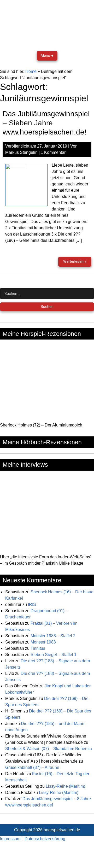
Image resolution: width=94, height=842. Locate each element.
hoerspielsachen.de (62, 830)
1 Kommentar (53, 152)
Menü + (47, 56)
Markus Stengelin (21, 152)
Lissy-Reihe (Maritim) (65, 786)
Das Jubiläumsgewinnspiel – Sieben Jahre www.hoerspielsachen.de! (46, 123)
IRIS (32, 604)
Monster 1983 (43, 642)
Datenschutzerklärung (45, 839)
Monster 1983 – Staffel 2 (53, 636)
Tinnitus (38, 648)
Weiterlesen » (77, 263)
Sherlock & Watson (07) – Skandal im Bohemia (48, 748)
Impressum (10, 839)
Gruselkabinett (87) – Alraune (32, 767)
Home (31, 71)
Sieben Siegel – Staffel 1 (54, 654)
